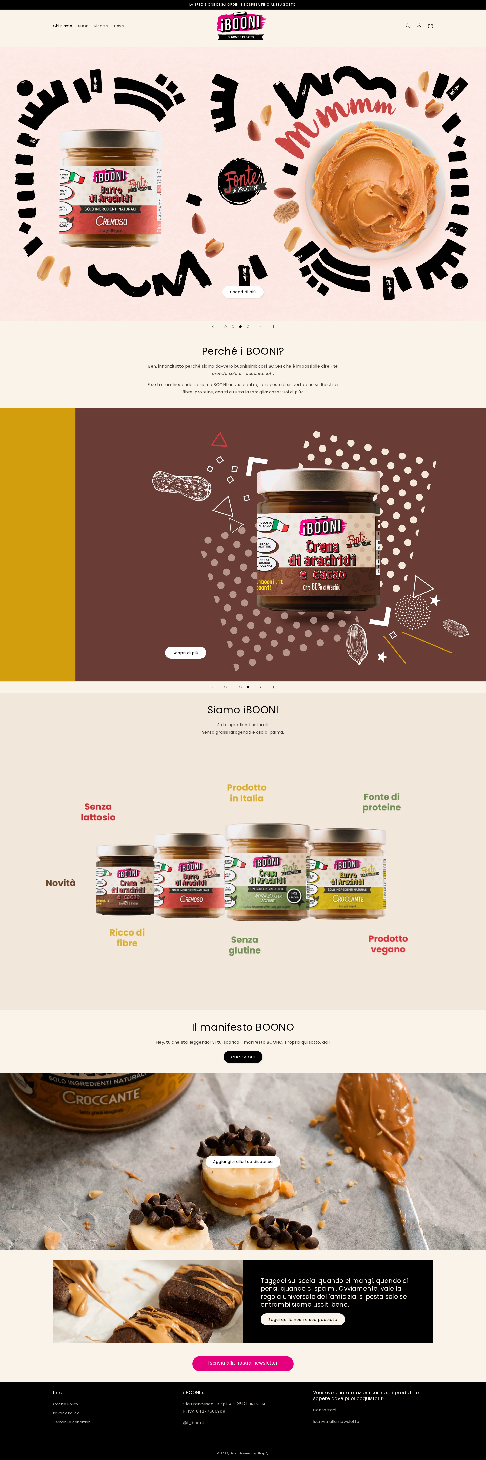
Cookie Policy (65, 1404)
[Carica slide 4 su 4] (248, 326)
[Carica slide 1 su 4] (225, 326)
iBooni (234, 1453)
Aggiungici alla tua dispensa (243, 1161)
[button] (408, 25)
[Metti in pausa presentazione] (273, 326)
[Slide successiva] (260, 326)
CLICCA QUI (243, 1057)
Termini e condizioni (72, 1422)
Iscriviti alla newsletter (337, 1421)
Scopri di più (243, 291)
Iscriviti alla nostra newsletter (243, 1363)
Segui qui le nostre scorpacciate (302, 1319)
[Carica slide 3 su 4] (240, 326)
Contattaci (324, 1410)
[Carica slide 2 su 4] (233, 326)
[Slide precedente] (212, 326)
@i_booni (193, 1423)
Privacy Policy (66, 1413)
